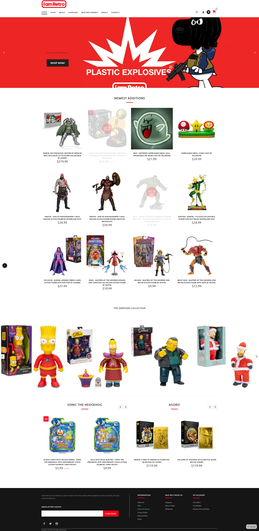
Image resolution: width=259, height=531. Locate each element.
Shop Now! (57, 62)
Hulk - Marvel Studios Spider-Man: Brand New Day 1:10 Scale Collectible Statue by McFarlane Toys (152, 218)
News (140, 519)
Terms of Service (144, 509)
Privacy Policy (142, 512)
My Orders (197, 502)
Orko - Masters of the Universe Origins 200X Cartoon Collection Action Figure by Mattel (107, 282)
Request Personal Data (201, 509)
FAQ (139, 506)
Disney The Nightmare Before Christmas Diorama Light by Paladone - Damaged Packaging (107, 155)
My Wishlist (197, 506)
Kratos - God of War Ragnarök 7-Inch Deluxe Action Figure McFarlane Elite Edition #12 (107, 218)
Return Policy (170, 506)
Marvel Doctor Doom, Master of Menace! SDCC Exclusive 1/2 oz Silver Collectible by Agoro (62, 155)
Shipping (168, 502)
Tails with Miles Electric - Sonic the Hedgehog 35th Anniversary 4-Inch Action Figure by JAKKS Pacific (107, 462)
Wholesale (169, 509)
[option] (32, 356)
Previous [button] (2, 356)
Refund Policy (143, 516)
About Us (141, 502)
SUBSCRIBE (110, 513)
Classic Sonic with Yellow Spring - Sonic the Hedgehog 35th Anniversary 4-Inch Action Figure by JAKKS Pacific (62, 462)
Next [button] (256, 356)
